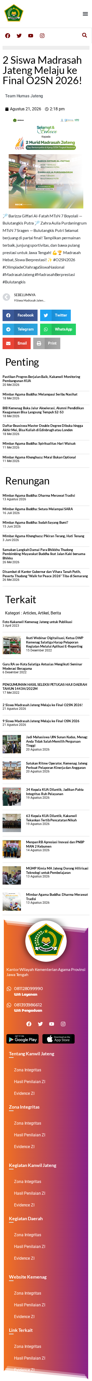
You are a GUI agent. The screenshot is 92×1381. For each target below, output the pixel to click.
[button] (85, 14)
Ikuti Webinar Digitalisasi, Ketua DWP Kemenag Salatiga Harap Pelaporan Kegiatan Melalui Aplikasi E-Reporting (54, 642)
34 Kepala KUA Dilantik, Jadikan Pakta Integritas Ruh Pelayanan (55, 791)
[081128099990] (9, 988)
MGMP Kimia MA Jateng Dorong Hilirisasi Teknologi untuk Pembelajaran (57, 870)
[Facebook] (8, 36)
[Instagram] (42, 36)
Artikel (43, 613)
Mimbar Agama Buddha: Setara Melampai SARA (38, 509)
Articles (29, 613)
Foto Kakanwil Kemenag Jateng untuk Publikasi (37, 622)
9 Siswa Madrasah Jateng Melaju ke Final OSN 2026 (41, 721)
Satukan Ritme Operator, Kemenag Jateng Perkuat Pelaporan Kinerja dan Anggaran (56, 765)
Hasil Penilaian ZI (29, 1081)
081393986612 (28, 1005)
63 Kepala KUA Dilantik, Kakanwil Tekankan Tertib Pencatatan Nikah (51, 818)
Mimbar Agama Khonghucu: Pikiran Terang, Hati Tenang (43, 536)
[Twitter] (19, 36)
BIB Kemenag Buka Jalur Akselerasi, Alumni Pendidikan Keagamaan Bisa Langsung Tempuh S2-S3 (43, 410)
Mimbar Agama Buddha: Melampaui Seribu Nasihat (40, 394)
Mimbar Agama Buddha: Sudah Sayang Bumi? (35, 522)
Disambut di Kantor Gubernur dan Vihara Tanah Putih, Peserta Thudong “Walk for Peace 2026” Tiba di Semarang (45, 574)
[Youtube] (31, 36)
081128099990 (28, 988)
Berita (56, 613)
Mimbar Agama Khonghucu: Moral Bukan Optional (39, 457)
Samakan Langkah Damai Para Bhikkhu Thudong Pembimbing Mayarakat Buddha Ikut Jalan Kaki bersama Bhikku (44, 554)
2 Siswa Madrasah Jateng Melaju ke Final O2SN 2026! (43, 705)
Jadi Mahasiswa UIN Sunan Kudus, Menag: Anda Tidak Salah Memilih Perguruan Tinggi (57, 741)
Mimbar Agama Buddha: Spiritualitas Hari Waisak (39, 443)
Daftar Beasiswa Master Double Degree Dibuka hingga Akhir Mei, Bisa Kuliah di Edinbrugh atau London (43, 428)
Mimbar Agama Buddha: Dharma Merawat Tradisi (39, 495)
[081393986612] (9, 1005)
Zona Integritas (27, 1070)
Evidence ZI (24, 1093)
